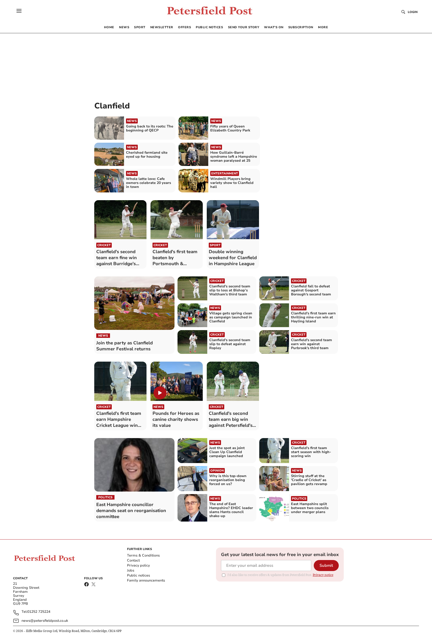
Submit (326, 565)
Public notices (138, 575)
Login (413, 12)
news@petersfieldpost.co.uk (45, 620)
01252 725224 (38, 612)
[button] (19, 11)
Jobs (130, 570)
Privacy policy (138, 565)
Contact (133, 560)
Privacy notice (323, 575)
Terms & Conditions (143, 555)
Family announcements (146, 580)
